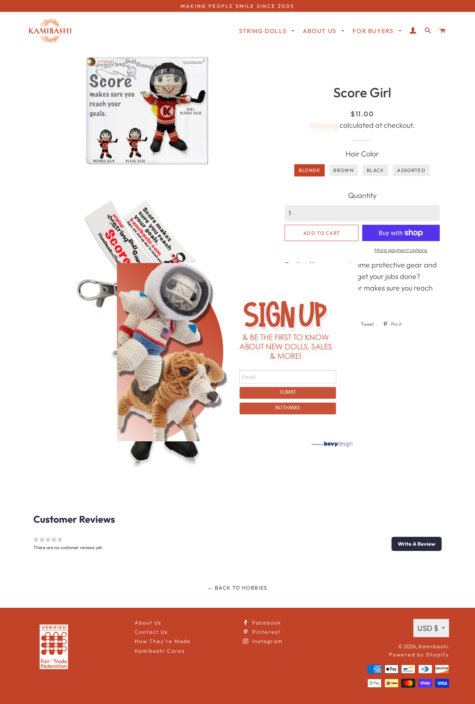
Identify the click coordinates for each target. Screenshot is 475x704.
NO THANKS (287, 408)
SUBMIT (288, 392)
